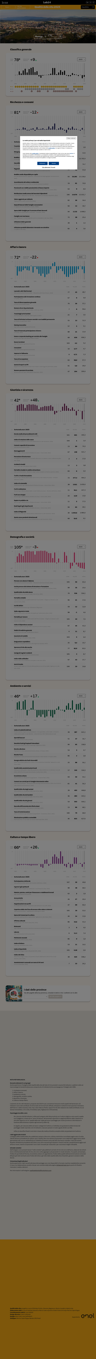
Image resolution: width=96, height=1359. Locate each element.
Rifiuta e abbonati (71, 138)
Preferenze (42, 163)
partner (71, 153)
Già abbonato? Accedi (48, 167)
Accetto (54, 163)
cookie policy (51, 148)
